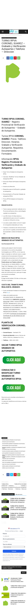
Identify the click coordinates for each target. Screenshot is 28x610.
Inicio (3, 35)
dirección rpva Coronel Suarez (8, 441)
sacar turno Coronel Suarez (7, 460)
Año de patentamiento (9, 539)
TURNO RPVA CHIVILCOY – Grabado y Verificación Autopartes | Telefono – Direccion (8, 486)
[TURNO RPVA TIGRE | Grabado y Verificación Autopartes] (5, 588)
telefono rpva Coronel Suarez (8, 467)
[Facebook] (8, 58)
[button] (2, 32)
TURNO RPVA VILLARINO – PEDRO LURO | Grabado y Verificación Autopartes (18, 500)
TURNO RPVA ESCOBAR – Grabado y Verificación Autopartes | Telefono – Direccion (20, 486)
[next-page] (5, 523)
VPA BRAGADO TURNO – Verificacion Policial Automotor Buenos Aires (17, 580)
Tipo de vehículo (7, 544)
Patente (5, 533)
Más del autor (19, 494)
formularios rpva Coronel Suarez (9, 449)
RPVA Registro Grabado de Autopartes (13, 35)
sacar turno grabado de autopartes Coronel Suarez (12, 462)
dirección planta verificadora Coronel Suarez (11, 439)
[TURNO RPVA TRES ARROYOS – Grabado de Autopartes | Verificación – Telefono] (5, 595)
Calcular (14, 551)
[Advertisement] (14, 15)
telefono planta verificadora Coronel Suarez (11, 466)
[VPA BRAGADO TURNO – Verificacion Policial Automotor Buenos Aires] (5, 580)
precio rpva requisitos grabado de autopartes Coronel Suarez (13, 455)
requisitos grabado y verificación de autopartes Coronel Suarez (13, 456)
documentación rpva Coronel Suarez (9, 445)
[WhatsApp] (18, 58)
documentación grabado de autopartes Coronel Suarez (13, 443)
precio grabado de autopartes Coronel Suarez (11, 453)
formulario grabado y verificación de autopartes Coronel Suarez (13, 447)
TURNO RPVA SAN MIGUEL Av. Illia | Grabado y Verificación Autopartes (18, 602)
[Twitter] (11, 58)
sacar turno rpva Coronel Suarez (8, 464)
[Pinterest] (15, 58)
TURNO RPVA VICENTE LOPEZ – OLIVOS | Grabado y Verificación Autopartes (18, 507)
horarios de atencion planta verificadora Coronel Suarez (13, 451)
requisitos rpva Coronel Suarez (8, 458)
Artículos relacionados (8, 494)
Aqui (8, 292)
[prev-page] (3, 523)
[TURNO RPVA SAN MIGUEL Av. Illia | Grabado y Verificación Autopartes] (5, 602)
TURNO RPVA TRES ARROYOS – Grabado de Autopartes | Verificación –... (18, 595)
